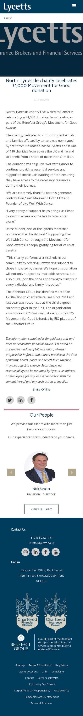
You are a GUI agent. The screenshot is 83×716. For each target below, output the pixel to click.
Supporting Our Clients (41, 684)
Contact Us (18, 529)
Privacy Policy (61, 690)
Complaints (58, 671)
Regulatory (61, 665)
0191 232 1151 (41, 537)
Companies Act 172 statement (42, 697)
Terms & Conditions (40, 665)
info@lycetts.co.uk (41, 543)
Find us (15, 562)
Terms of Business (41, 703)
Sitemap (20, 665)
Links (45, 671)
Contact (29, 678)
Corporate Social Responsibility (32, 690)
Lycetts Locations (28, 671)
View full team (41, 509)
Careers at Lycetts (48, 678)
